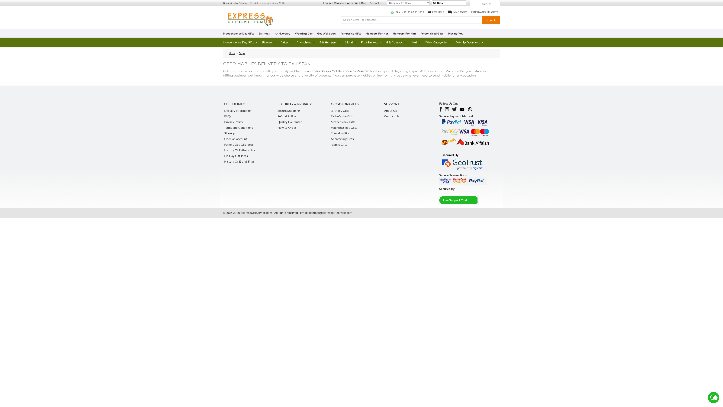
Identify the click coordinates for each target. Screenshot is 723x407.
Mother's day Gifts (343, 122)
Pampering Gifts (350, 33)
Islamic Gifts (339, 144)
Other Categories (436, 42)
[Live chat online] (713, 397)
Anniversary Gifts (342, 139)
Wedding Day (304, 33)
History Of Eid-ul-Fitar (239, 161)
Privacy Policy (233, 122)
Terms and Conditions (238, 127)
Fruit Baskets (369, 42)
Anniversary (282, 33)
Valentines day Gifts (344, 127)
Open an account (235, 139)
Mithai (349, 42)
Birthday (264, 33)
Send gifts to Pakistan (235, 3)
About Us (390, 110)
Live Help (438, 12)
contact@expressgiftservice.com (330, 213)
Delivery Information (238, 110)
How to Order (287, 127)
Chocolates (304, 42)
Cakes (284, 42)
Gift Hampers (328, 42)
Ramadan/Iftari (341, 133)
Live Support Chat (455, 200)
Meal (414, 42)
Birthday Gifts (340, 110)
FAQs (228, 116)
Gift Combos (394, 42)
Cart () (486, 4)
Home (232, 53)
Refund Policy (287, 116)
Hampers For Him (404, 33)
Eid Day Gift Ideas (236, 156)
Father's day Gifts (342, 116)
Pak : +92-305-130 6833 (410, 12)
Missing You (456, 33)
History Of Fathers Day (239, 150)
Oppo (242, 53)
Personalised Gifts (431, 33)
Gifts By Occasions (468, 42)
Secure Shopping (289, 110)
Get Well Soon (326, 33)
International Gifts (484, 12)
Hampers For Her (377, 33)
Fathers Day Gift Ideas (238, 144)
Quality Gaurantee (290, 122)
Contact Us (391, 116)
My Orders (460, 12)
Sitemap (229, 133)
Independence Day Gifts (238, 33)
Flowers (267, 42)
